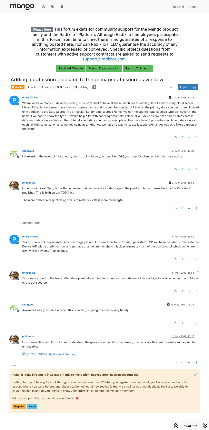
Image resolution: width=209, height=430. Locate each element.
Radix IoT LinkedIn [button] (137, 68)
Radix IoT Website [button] (71, 68)
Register (19, 406)
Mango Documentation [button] (104, 68)
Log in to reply (188, 87)
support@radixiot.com (104, 59)
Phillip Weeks (30, 97)
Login (32, 406)
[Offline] (15, 153)
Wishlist (18, 87)
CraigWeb (28, 150)
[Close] (195, 374)
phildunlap (28, 182)
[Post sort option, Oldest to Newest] (171, 87)
